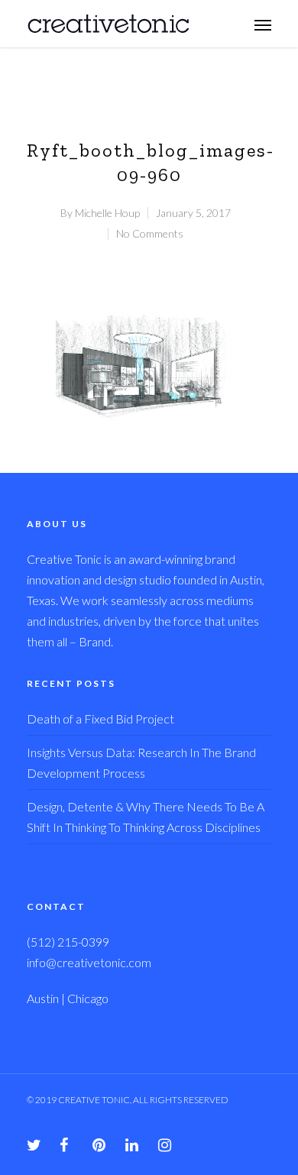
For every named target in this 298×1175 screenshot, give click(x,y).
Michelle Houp (107, 212)
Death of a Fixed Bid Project (100, 718)
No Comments (149, 233)
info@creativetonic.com (89, 962)
